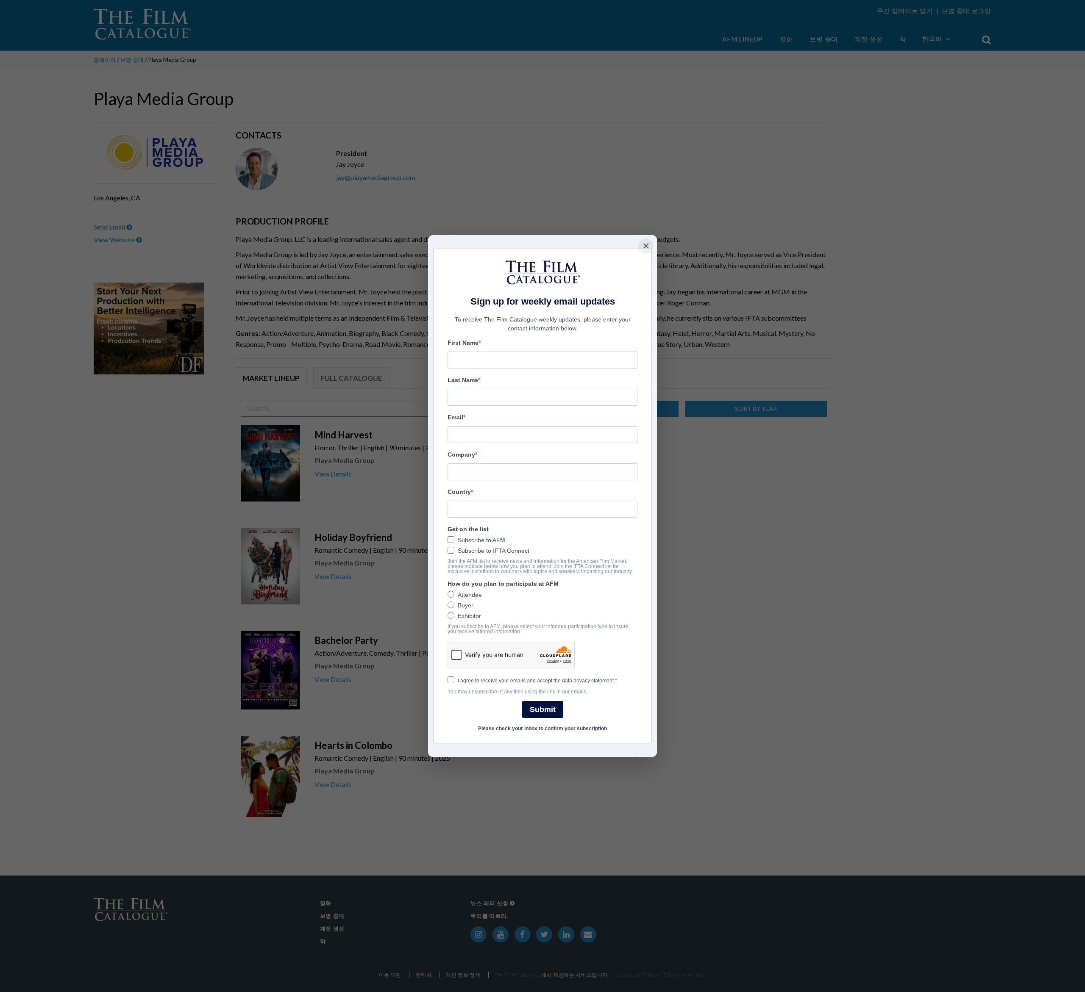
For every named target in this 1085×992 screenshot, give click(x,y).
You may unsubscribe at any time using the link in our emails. (517, 691)
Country (459, 492)
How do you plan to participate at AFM (503, 584)
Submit (543, 709)
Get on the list (468, 529)
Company (461, 454)
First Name (463, 343)
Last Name (463, 380)
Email (455, 417)
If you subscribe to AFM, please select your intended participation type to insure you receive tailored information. (538, 629)
